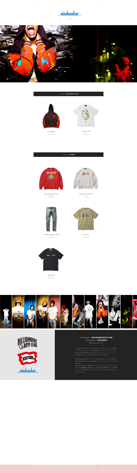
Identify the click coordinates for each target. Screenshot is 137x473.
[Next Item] (134, 311)
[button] (36, 2)
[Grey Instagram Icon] (98, 467)
